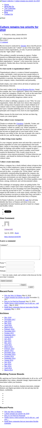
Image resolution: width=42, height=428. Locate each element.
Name (2, 263)
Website (2, 271)
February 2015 (9, 349)
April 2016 (8, 325)
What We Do (9, 6)
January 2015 (8, 350)
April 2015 (8, 345)
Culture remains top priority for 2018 (16, 297)
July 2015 (7, 339)
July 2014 (7, 362)
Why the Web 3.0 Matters (13, 295)
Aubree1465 (8, 229)
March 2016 (8, 327)
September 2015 (9, 335)
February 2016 (9, 329)
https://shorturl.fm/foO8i (12, 237)
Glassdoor (19, 123)
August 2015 (8, 337)
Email (2, 267)
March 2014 (8, 370)
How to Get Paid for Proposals (14, 301)
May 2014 (7, 366)
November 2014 (9, 354)
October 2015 (9, 333)
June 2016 (7, 321)
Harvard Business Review (25, 89)
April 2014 (8, 368)
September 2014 (9, 358)
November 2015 (9, 331)
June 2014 (7, 364)
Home (6, 5)
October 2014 (9, 356)
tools (27, 200)
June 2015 (7, 341)
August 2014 (8, 360)
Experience (8, 10)
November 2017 (9, 319)
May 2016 (7, 323)
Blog (6, 12)
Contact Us (8, 14)
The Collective (9, 8)
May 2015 (7, 343)
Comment (4, 42)
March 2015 (8, 347)
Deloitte (23, 46)
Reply (17, 233)
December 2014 (9, 352)
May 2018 (7, 317)
